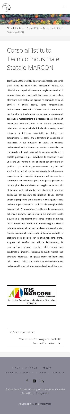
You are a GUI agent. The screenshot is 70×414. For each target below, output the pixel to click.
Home (16, 368)
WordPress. (45, 403)
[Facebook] (27, 381)
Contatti (58, 372)
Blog (42, 372)
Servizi (47, 368)
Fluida (34, 403)
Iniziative (17, 28)
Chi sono (31, 368)
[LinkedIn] (42, 381)
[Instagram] (34, 381)
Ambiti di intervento (20, 372)
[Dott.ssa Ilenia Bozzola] (6, 6)
